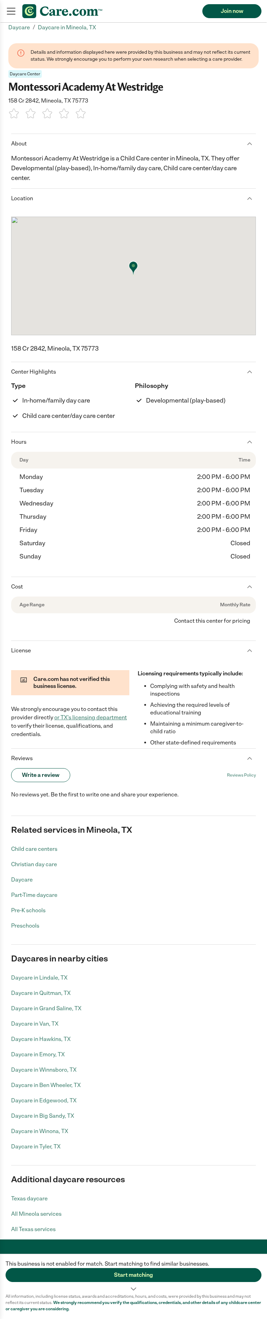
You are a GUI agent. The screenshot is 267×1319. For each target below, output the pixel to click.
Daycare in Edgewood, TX (43, 1100)
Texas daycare (29, 1198)
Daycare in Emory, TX (38, 1054)
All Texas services (33, 1229)
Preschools (25, 925)
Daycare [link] (19, 27)
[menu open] (11, 11)
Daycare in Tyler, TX (35, 1146)
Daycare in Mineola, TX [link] (67, 27)
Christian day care (34, 864)
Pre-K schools (28, 910)
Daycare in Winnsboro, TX (43, 1069)
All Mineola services (36, 1214)
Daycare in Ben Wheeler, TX (46, 1085)
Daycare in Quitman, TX (41, 993)
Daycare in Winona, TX (39, 1131)
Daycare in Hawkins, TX (41, 1039)
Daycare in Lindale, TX (39, 977)
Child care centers (34, 849)
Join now (232, 11)
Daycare (22, 879)
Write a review (40, 775)
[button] (133, 1273)
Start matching (133, 1275)
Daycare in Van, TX (34, 1023)
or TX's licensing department (90, 717)
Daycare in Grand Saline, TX (46, 1008)
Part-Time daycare (34, 895)
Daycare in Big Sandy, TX (42, 1115)
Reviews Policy (241, 775)
